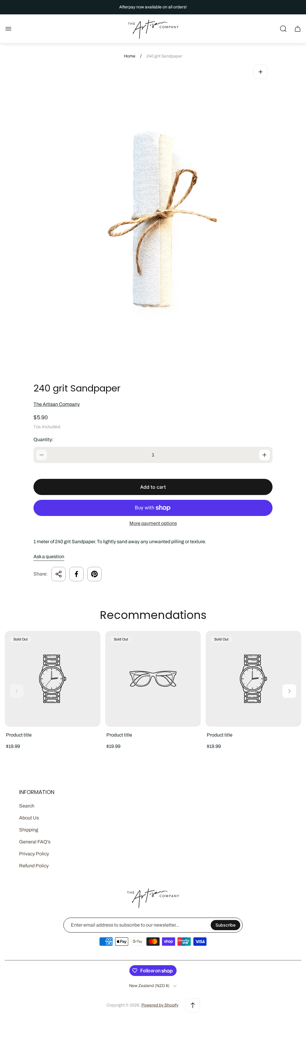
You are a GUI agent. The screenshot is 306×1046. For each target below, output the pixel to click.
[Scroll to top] (193, 1005)
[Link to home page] (153, 897)
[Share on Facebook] (76, 574)
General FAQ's (35, 841)
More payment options (153, 523)
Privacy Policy (34, 853)
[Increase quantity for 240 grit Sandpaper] (264, 455)
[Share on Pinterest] (94, 574)
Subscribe (225, 924)
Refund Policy (34, 865)
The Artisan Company (56, 404)
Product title (19, 734)
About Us (29, 817)
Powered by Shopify (159, 1005)
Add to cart (153, 487)
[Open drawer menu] (8, 29)
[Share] (58, 574)
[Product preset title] (52, 679)
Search (26, 805)
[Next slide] (289, 691)
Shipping (28, 829)
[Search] (283, 28)
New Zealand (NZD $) (149, 985)
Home (129, 56)
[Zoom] (260, 72)
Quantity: (43, 439)
